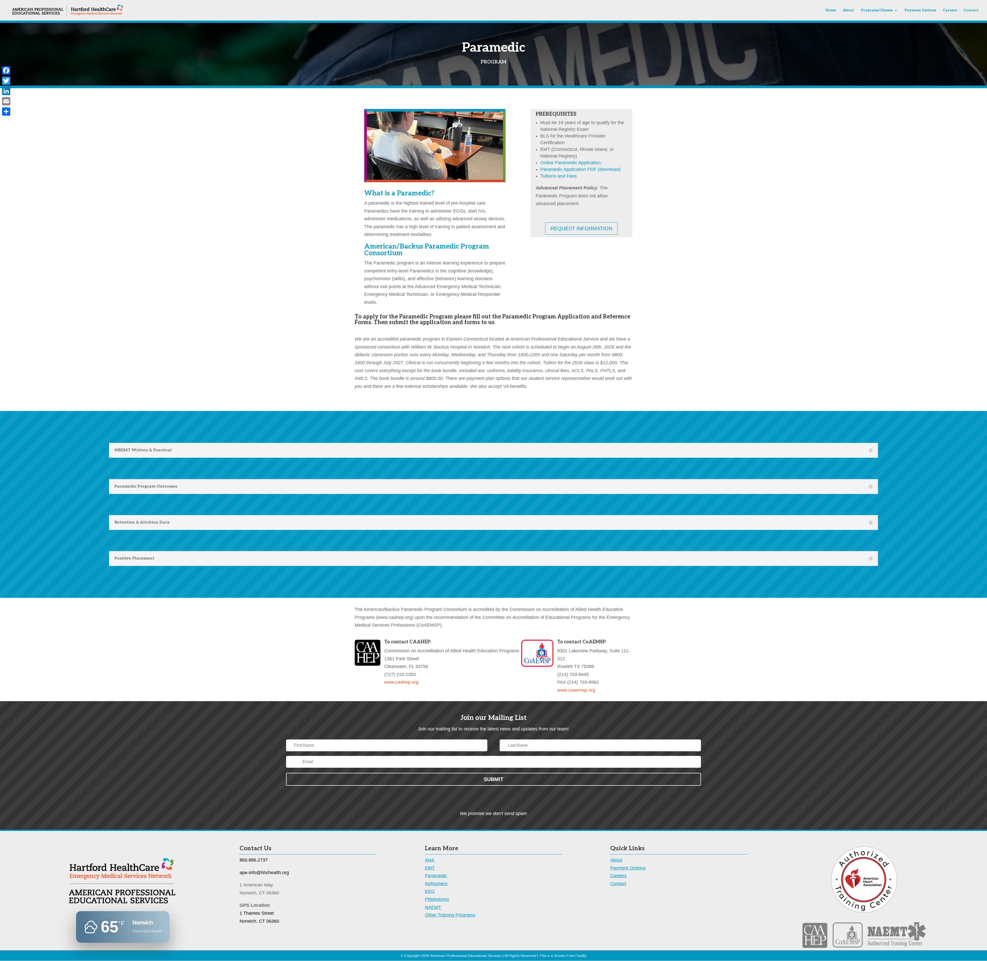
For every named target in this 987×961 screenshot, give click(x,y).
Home (830, 10)
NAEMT (433, 907)
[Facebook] (6, 70)
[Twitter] (6, 81)
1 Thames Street (257, 913)
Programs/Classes (877, 10)
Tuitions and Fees (558, 176)
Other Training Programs (450, 915)
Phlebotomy (437, 899)
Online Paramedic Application (570, 162)
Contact (971, 10)
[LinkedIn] (6, 91)
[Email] (6, 101)
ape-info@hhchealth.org (264, 872)
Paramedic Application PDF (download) (580, 169)
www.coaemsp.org (576, 690)
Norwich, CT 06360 (259, 921)
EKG (430, 891)
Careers (950, 10)
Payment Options (920, 10)
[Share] (6, 111)
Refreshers (436, 883)
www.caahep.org (401, 682)
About (848, 10)
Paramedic (436, 875)
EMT (430, 868)
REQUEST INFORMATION (581, 228)
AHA (429, 860)
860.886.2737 (254, 860)
